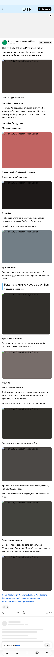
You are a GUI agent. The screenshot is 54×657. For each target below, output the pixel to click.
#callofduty (13, 595)
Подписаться (45, 42)
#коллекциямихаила (24, 601)
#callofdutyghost (27, 595)
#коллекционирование (29, 598)
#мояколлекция (10, 598)
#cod (4, 595)
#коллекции (8, 601)
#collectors (41, 595)
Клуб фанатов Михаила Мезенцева (22, 41)
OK (47, 645)
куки (18, 645)
